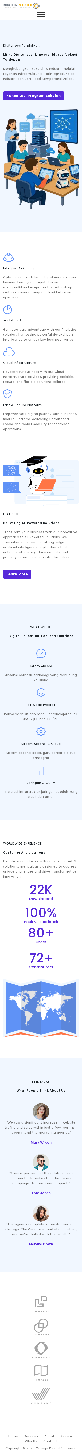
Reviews (67, 1436)
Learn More (17, 574)
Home (13, 1436)
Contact (50, 1441)
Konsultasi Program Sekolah (34, 95)
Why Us (31, 1441)
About (49, 1436)
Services (31, 1436)
